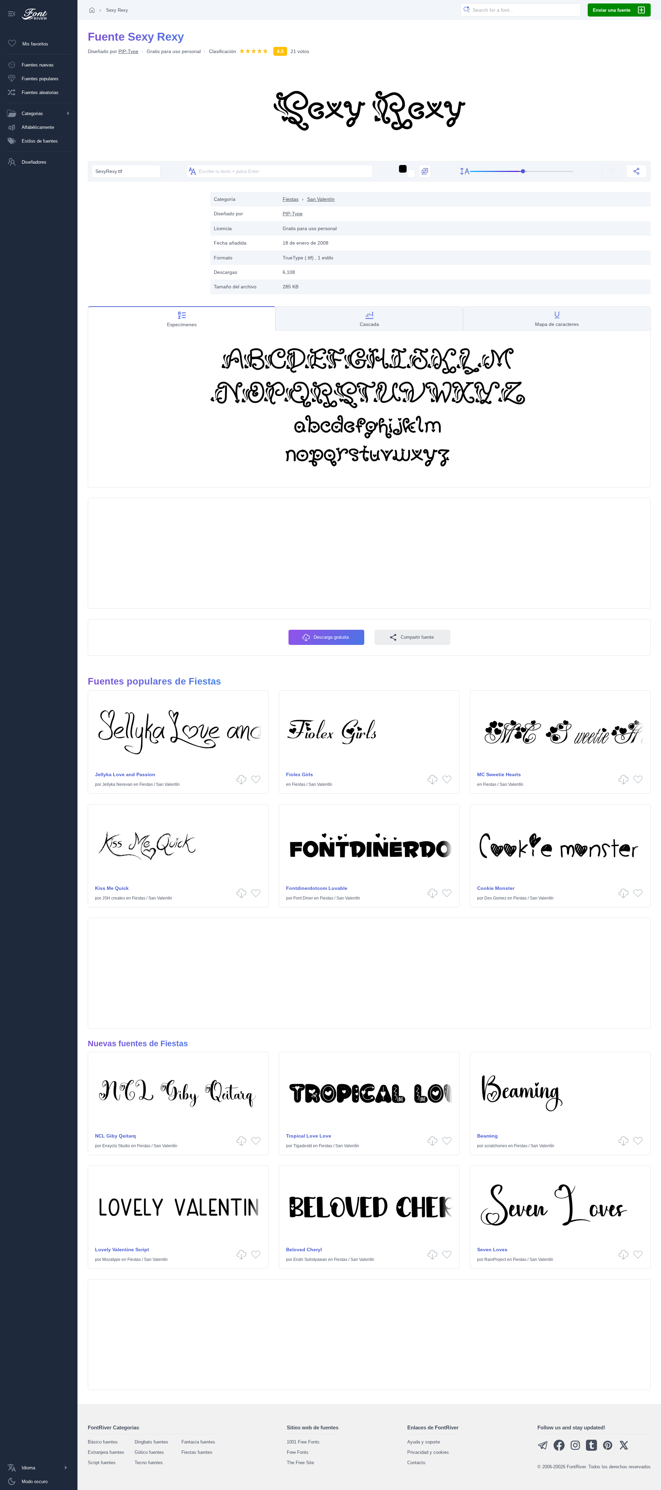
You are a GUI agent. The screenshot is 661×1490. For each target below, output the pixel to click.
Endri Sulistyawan (310, 1259)
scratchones (495, 1145)
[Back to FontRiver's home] (32, 14)
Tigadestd (302, 1145)
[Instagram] (575, 1449)
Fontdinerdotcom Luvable (316, 888)
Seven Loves (492, 1249)
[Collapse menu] (12, 14)
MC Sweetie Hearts (499, 774)
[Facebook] (559, 1449)
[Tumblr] (591, 1449)
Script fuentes (102, 1462)
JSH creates (113, 898)
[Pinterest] (607, 1449)
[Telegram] (542, 1449)
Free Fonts (297, 1452)
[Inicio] (92, 10)
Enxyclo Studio (116, 1145)
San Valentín (321, 199)
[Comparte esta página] (636, 171)
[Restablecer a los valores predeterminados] (612, 171)
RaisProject (495, 1259)
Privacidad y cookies (428, 1452)
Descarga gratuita (331, 637)
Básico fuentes (103, 1442)
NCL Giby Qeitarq (115, 1136)
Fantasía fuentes (198, 1442)
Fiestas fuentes (196, 1452)
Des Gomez (495, 898)
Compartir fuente (417, 637)
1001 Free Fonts (303, 1442)
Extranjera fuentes (106, 1452)
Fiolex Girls (299, 774)
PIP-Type (128, 51)
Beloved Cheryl (304, 1249)
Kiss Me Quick (112, 888)
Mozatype (111, 1259)
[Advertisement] (145, 240)
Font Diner (303, 898)
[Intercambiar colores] (425, 171)
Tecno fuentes (149, 1462)
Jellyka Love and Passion (125, 774)
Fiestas (290, 199)
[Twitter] (623, 1449)
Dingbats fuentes (151, 1442)
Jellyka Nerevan (117, 784)
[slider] (521, 171)
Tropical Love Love (308, 1136)
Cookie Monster (495, 888)
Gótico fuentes (149, 1452)
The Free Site (300, 1462)
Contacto (416, 1462)
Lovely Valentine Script (122, 1249)
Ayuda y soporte (423, 1442)
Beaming (487, 1136)
